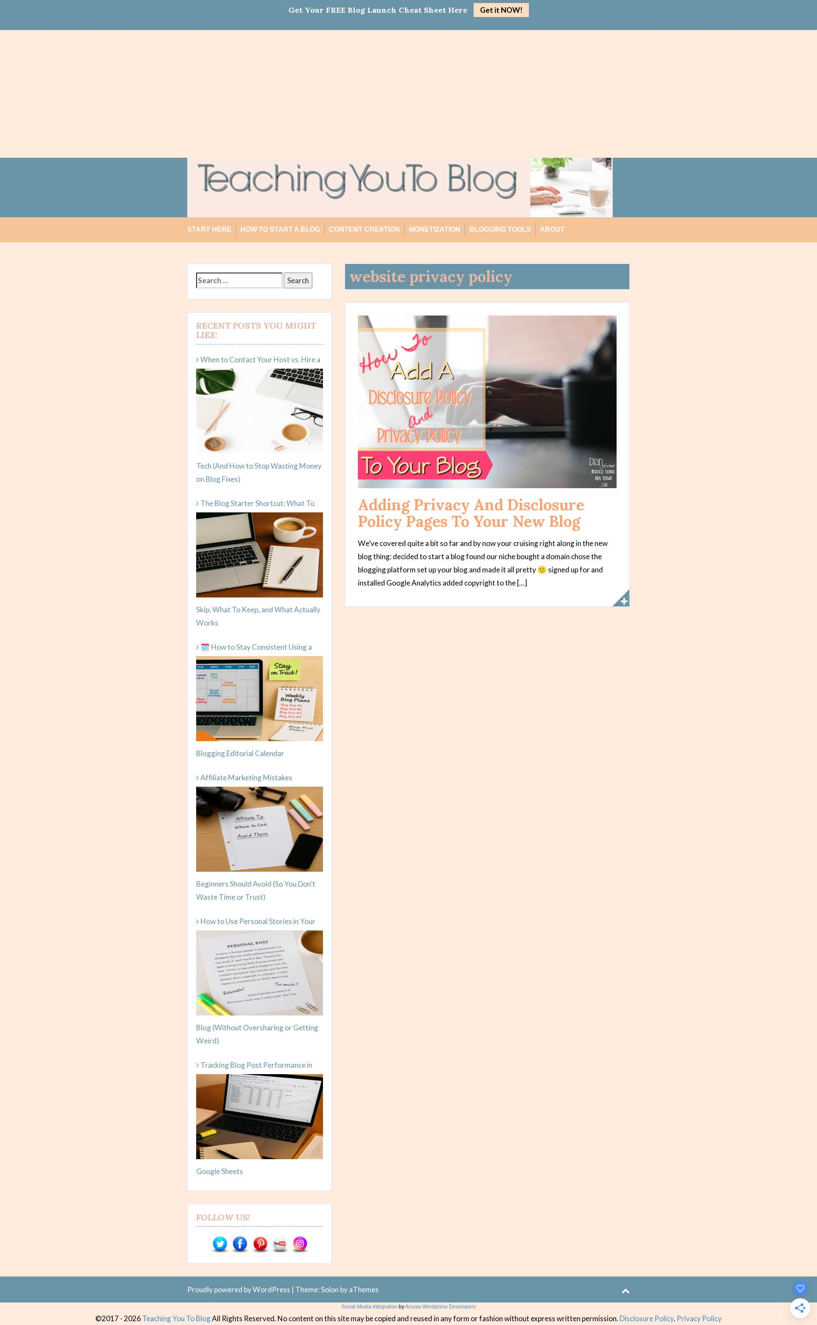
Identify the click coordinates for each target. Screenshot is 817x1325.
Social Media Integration (369, 1307)
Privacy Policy (699, 1318)
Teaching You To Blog (176, 1318)
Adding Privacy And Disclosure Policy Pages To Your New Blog (471, 513)
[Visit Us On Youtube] (280, 1244)
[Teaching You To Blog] (400, 186)
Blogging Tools (500, 229)
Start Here (209, 229)
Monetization (434, 229)
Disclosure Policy (647, 1318)
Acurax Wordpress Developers (440, 1307)
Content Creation (364, 229)
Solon (330, 1289)
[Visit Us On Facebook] (240, 1244)
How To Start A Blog (280, 229)
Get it (501, 10)
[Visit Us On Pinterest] (260, 1244)
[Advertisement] (408, 94)
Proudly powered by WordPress (238, 1289)
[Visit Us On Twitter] (220, 1244)
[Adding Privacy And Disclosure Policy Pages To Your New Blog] (487, 400)
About (552, 229)
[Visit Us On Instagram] (300, 1244)
